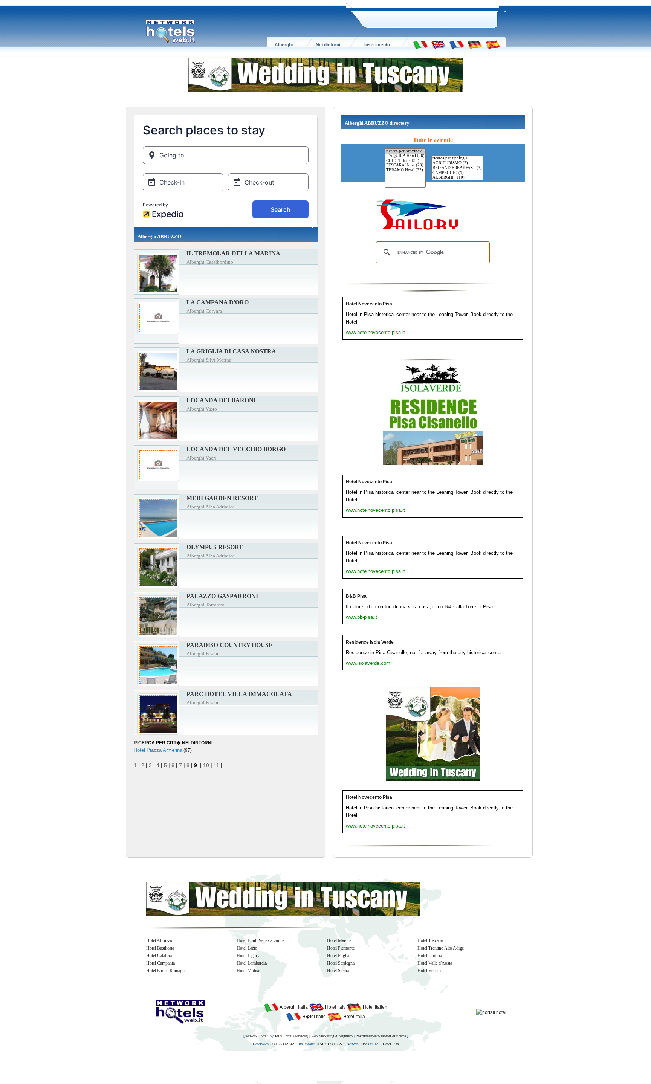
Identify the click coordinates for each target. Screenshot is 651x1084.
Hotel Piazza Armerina (158, 750)
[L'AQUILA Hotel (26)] (405, 156)
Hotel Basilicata (160, 948)
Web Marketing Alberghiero (332, 1036)
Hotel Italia (353, 1016)
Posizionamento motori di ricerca (381, 1036)
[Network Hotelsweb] (170, 31)
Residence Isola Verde (370, 642)
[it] (420, 44)
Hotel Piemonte (341, 948)
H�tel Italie (313, 1016)
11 (216, 765)
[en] (438, 44)
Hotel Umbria (429, 955)
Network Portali (257, 1036)
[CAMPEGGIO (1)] (457, 173)
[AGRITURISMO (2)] (457, 163)
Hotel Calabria (159, 955)
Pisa (364, 1044)
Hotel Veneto (429, 970)
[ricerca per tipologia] (457, 158)
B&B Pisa (356, 596)
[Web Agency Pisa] (312, 1065)
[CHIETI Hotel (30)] (405, 161)
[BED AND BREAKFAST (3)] (457, 168)
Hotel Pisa (391, 1044)
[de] (474, 44)
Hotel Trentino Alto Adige (440, 948)
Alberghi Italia (293, 1007)
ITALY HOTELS (329, 1044)
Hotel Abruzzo (159, 940)
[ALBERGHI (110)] (457, 177)
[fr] (456, 44)
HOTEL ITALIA (282, 1044)
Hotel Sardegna (341, 963)
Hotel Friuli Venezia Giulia (260, 940)
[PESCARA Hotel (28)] (405, 165)
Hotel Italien (374, 1007)
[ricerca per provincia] (405, 151)
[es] (492, 44)
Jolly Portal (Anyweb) (291, 1036)
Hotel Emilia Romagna (166, 970)
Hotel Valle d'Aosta (434, 963)
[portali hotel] (491, 1012)
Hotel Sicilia (338, 970)
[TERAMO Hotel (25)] (405, 170)
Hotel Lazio (247, 948)
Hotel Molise (248, 970)
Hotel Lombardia (252, 963)
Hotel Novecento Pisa (369, 304)
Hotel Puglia (338, 955)
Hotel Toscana (430, 940)
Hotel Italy (334, 1007)
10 (206, 765)
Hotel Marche (339, 940)
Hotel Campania (160, 963)
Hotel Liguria (248, 955)
